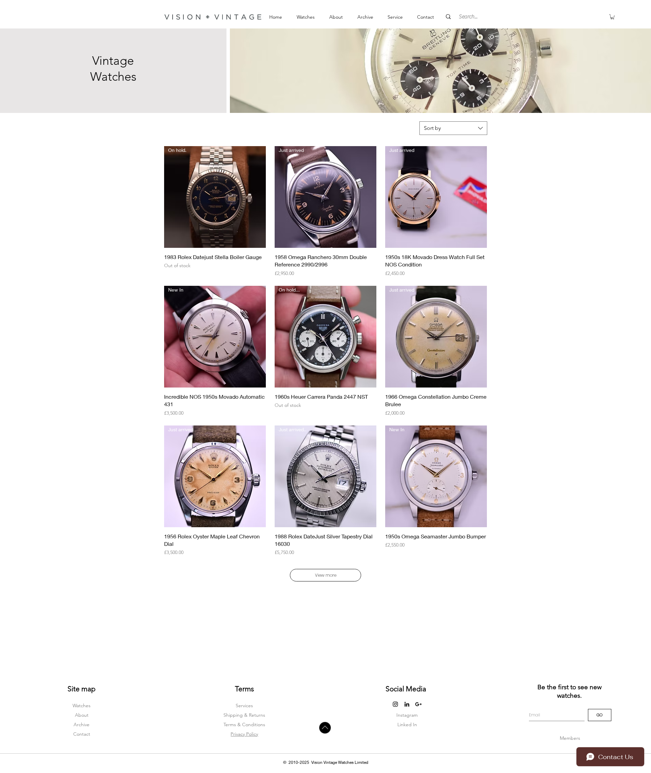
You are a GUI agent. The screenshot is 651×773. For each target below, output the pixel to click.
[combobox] (453, 128)
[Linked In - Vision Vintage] (406, 704)
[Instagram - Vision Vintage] (395, 704)
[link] (612, 16)
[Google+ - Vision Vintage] (418, 704)
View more (325, 575)
